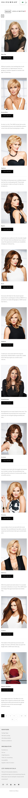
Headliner (3, 341)
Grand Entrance (5, 399)
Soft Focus (3, 572)
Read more (7, 57)
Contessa (3, 630)
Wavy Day (3, 54)
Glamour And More (6, 686)
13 (21, 715)
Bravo (2, 283)
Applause (3, 168)
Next (16, 719)
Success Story (4, 112)
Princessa (3, 515)
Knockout (3, 457)
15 (12, 719)
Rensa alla (7, 11)
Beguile (3, 225)
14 (25, 715)
